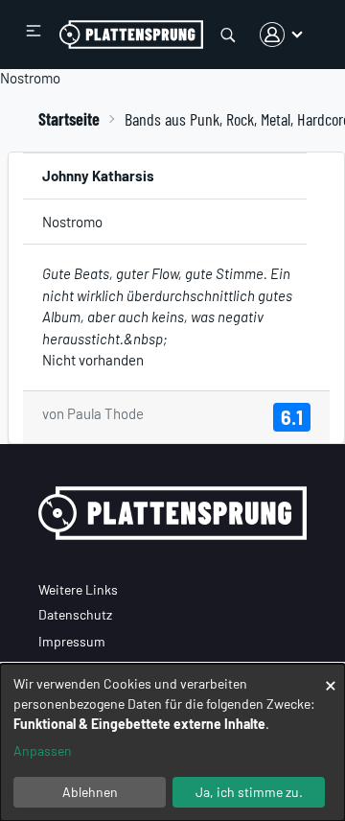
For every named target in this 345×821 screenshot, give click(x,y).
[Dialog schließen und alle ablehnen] (330, 676)
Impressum (71, 641)
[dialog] (172, 742)
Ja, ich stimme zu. (249, 792)
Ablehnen (90, 792)
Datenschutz (75, 614)
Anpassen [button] (42, 750)
